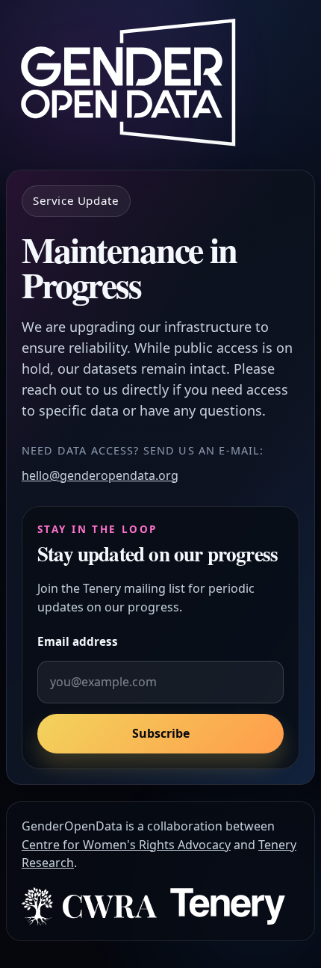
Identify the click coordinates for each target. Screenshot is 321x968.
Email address (77, 641)
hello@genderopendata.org (100, 475)
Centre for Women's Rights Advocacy (126, 844)
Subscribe (161, 733)
